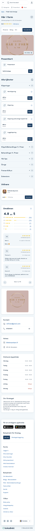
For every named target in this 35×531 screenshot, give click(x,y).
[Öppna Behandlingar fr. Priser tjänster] (32, 152)
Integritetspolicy (8, 505)
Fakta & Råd (6, 486)
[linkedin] (8, 521)
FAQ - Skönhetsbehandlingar (12, 483)
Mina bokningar (8, 454)
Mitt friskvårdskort (9, 463)
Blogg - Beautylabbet (9, 479)
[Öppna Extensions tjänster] (32, 176)
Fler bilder (27, 52)
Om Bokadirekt (7, 476)
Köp (30, 71)
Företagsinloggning (17, 437)
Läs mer (6, 437)
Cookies (5, 508)
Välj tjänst (28, 197)
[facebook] (11, 521)
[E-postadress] (18, 324)
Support (5, 492)
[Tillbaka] (3, 3)
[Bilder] (17, 301)
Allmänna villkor (8, 512)
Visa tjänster (27, 30)
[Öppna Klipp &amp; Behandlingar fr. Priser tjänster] (32, 147)
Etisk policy (6, 502)
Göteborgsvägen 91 (12, 342)
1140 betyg (16, 24)
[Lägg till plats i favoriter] (32, 17)
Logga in (5, 450)
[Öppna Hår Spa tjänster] (32, 158)
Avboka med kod (8, 466)
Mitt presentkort (8, 460)
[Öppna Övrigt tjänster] (32, 164)
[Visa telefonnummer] (29, 328)
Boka (29, 98)
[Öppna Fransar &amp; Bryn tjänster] (32, 170)
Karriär (5, 489)
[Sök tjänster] (32, 79)
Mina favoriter (7, 457)
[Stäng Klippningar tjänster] (32, 85)
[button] (17, 68)
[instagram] (4, 521)
